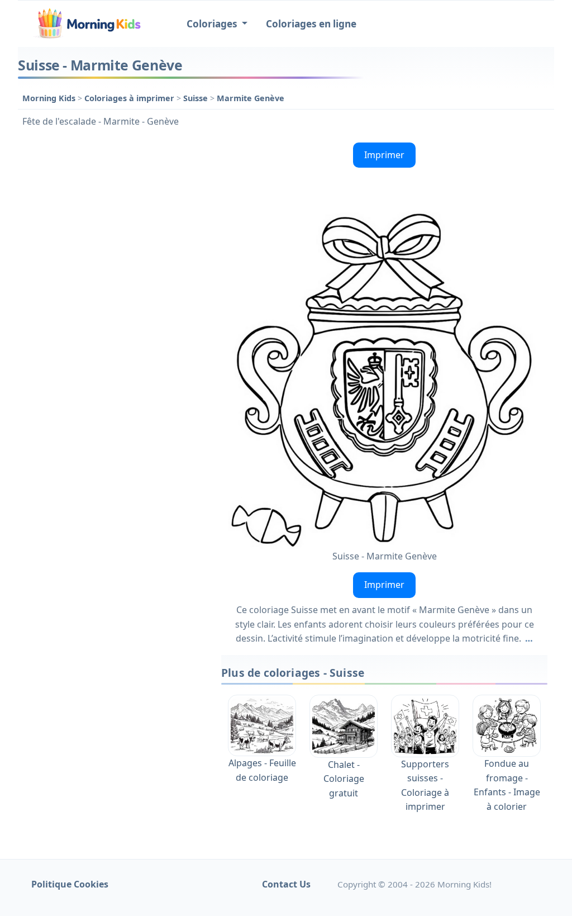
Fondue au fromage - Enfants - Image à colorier (507, 785)
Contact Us (286, 884)
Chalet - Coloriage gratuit (343, 778)
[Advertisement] (114, 208)
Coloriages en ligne (311, 23)
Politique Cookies (69, 884)
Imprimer (384, 155)
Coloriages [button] (213, 23)
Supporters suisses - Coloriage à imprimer (425, 785)
